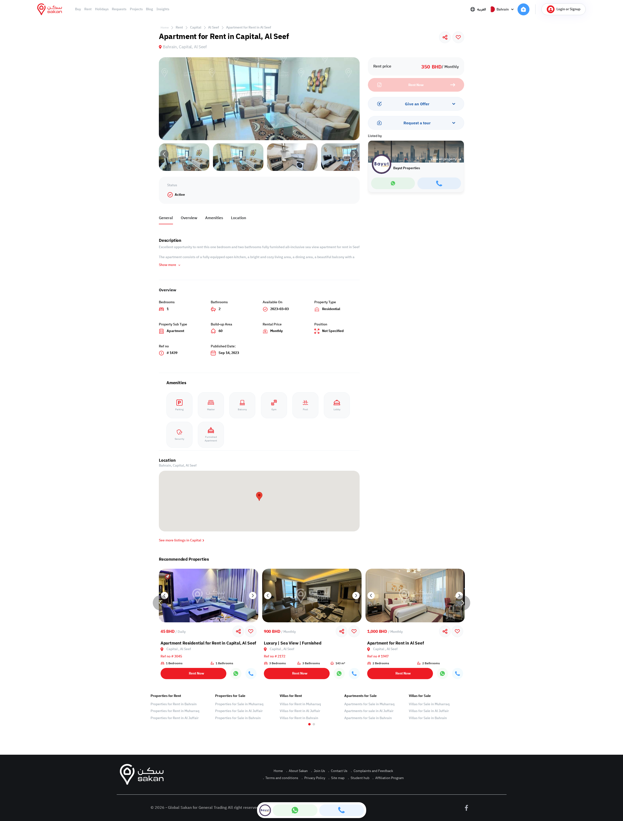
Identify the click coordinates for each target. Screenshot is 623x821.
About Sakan (297, 770)
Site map (336, 778)
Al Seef (213, 27)
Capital (195, 27)
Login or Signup (568, 9)
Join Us (318, 770)
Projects (136, 9)
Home (165, 27)
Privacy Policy (313, 778)
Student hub (358, 778)
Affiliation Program (388, 778)
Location (238, 218)
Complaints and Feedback (372, 770)
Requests (119, 9)
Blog (149, 9)
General (166, 218)
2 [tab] (314, 724)
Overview (189, 218)
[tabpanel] (180, 707)
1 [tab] (309, 724)
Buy (78, 9)
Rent (88, 9)
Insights (162, 9)
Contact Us (337, 770)
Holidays (102, 9)
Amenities (214, 218)
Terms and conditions (280, 778)
